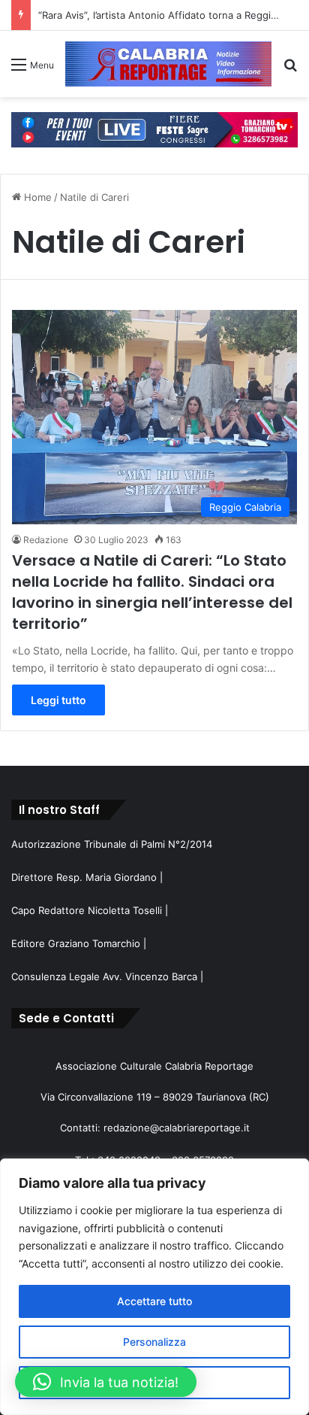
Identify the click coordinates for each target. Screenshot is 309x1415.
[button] (105, 1382)
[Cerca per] (290, 70)
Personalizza (154, 1341)
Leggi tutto (58, 700)
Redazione (45, 539)
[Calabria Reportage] (168, 64)
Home (36, 197)
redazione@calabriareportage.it (177, 1128)
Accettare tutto (154, 1301)
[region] (154, 1286)
